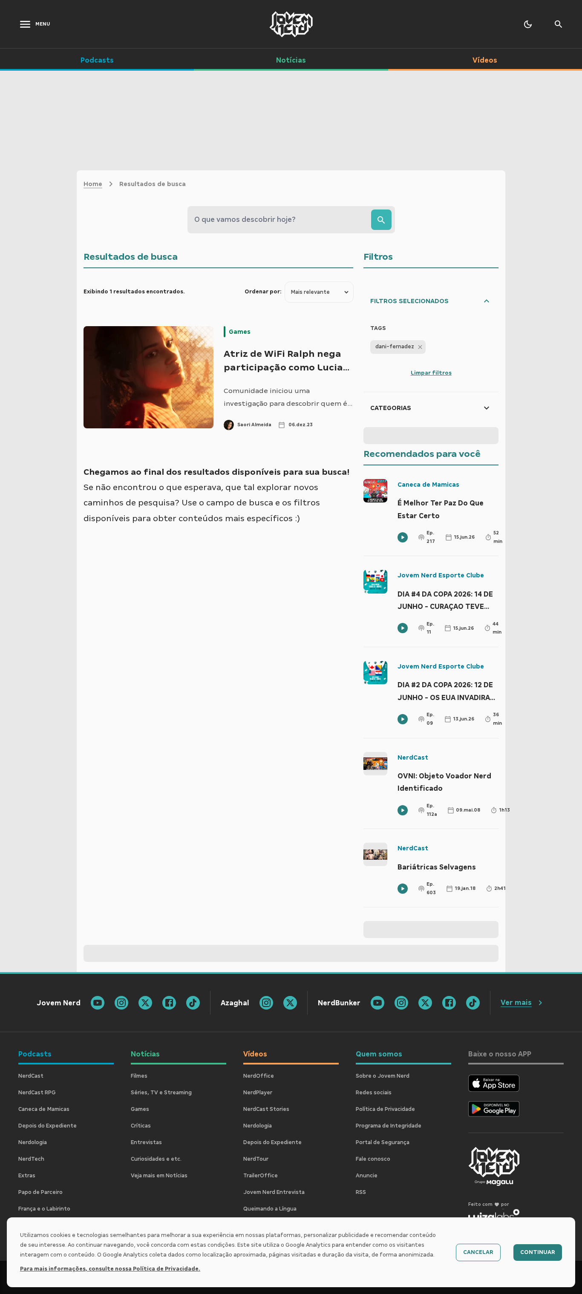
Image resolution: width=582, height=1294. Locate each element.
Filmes (139, 1076)
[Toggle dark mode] (528, 24)
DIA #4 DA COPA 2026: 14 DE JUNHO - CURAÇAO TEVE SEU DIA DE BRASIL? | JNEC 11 (448, 601)
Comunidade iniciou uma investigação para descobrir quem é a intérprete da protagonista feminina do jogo (288, 398)
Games (240, 331)
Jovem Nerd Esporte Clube (441, 575)
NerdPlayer (257, 1093)
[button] (398, 347)
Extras (26, 1176)
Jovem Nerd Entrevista (274, 1192)
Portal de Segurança (382, 1142)
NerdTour (255, 1159)
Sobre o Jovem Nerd (382, 1076)
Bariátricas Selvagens (437, 867)
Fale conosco (373, 1159)
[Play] (403, 537)
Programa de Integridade (388, 1126)
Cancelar (478, 1252)
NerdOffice (258, 1076)
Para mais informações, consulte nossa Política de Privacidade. (110, 1269)
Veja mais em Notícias (159, 1176)
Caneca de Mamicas (428, 484)
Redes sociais (374, 1093)
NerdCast (413, 757)
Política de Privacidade (385, 1109)
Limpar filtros (431, 373)
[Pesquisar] (381, 219)
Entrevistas (146, 1142)
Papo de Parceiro (40, 1192)
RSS (361, 1192)
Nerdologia (32, 1142)
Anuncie (366, 1176)
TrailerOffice (260, 1176)
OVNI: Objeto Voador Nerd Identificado (444, 782)
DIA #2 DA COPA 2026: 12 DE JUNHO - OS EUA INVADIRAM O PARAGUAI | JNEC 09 (447, 692)
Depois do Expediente (47, 1126)
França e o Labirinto (44, 1209)
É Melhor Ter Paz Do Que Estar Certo (441, 509)
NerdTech (31, 1159)
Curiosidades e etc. (156, 1159)
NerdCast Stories (266, 1109)
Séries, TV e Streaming (161, 1093)
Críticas (141, 1126)
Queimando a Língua (270, 1209)
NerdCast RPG (37, 1093)
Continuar (537, 1252)
